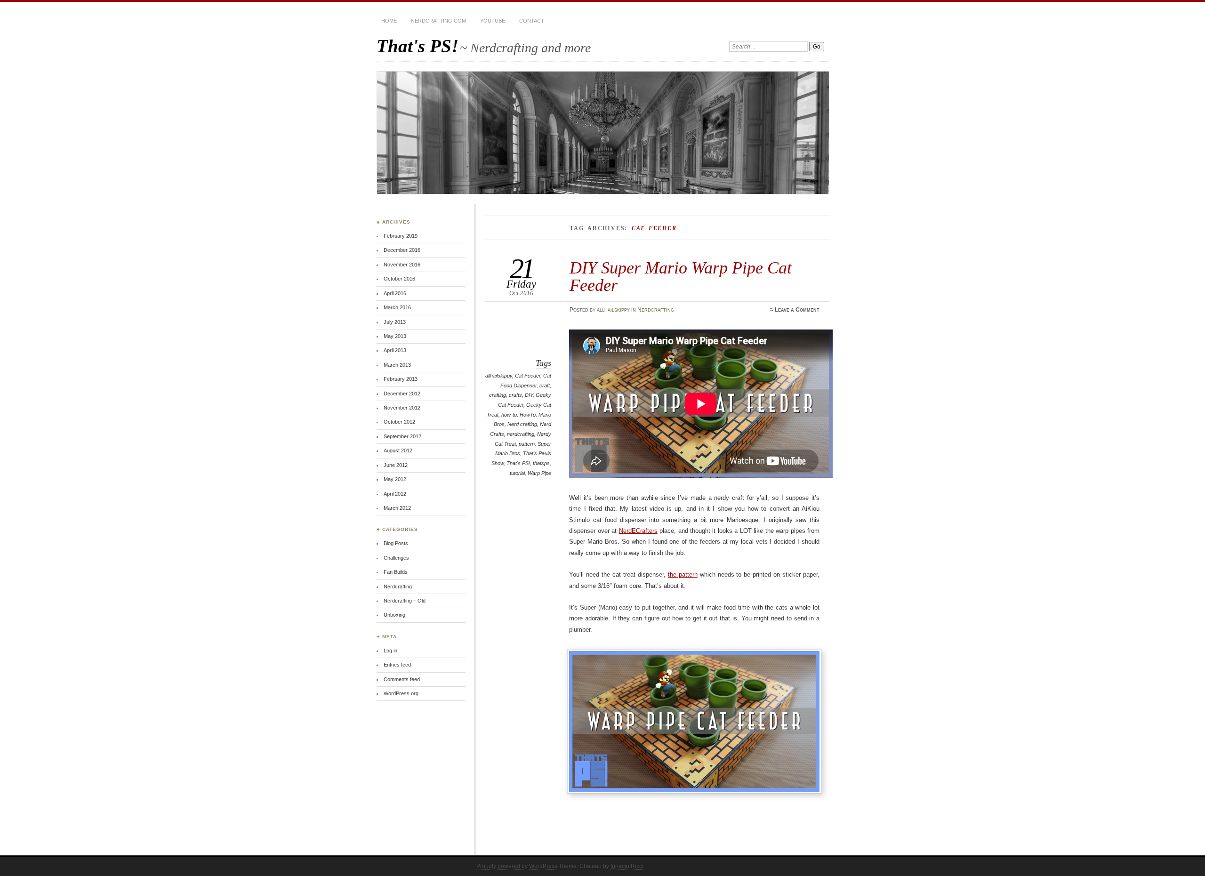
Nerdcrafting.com (438, 21)
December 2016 (402, 250)
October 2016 (399, 278)
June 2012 (396, 465)
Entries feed (397, 664)
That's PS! (417, 46)
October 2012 (399, 422)
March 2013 (397, 365)
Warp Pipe (539, 473)
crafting (497, 395)
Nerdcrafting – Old (405, 600)
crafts (515, 395)
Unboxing (394, 615)
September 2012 (402, 436)
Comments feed (402, 679)
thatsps (541, 463)
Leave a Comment (797, 309)
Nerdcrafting (655, 309)
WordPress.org (401, 693)
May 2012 (395, 479)
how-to (509, 415)
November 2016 (402, 264)
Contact (531, 21)
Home (389, 21)
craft (544, 385)
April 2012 (395, 494)
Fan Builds (396, 572)
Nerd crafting (522, 424)
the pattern (683, 574)
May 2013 (395, 336)
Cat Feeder (527, 375)
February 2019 (401, 236)
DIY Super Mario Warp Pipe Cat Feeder (681, 276)
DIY (529, 395)
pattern (527, 444)
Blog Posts (396, 543)
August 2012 (398, 450)
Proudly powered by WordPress (516, 866)
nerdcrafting (520, 434)
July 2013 (395, 322)
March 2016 (397, 307)
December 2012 (402, 393)
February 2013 (401, 379)
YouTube (492, 21)
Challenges (396, 558)
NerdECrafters (638, 530)
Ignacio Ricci (627, 866)
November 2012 (402, 407)
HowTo (528, 415)
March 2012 (397, 508)
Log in (390, 650)
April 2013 (395, 350)
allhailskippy (613, 309)
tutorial (517, 473)
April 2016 (395, 293)
